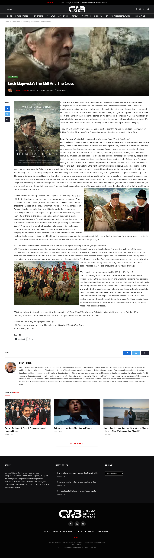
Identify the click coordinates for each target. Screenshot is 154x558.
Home (9, 16)
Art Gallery (104, 531)
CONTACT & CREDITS (85, 531)
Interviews (38, 16)
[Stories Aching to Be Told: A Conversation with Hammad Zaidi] (28, 412)
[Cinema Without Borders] (77, 9)
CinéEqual (98, 16)
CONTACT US (140, 16)
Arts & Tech (63, 16)
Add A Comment (77, 444)
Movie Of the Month (63, 531)
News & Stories (21, 16)
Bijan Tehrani (22, 90)
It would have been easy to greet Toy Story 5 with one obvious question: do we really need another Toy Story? (78, 473)
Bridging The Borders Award (118, 16)
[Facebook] (7, 108)
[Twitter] (7, 114)
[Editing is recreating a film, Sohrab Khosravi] (77, 412)
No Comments (48, 90)
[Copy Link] (7, 119)
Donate (11, 9)
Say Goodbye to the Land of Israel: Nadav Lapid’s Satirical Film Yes (76, 491)
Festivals (51, 16)
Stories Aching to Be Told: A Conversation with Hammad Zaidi (82, 2)
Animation (86, 16)
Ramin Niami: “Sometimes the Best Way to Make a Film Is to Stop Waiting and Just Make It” (125, 430)
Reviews (75, 16)
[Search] (148, 9)
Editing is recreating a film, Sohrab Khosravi (73, 428)
